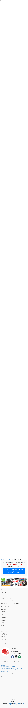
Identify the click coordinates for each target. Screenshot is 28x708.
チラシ (2, 614)
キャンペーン (4, 595)
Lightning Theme (17, 703)
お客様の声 (3, 622)
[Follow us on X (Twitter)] (16, 656)
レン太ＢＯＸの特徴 (6, 598)
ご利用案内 (3, 609)
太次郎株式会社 (4, 634)
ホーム (2, 589)
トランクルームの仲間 (6, 606)
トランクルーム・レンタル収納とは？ (10, 603)
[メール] (19, 656)
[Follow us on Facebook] (12, 656)
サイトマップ (4, 639)
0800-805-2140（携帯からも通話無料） (10, 670)
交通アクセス (4, 631)
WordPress (10, 703)
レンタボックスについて (7, 600)
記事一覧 (3, 636)
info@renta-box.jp (5, 671)
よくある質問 (4, 617)
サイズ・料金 (4, 592)
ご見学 (2, 628)
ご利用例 (3, 611)
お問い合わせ (4, 620)
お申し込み (3, 625)
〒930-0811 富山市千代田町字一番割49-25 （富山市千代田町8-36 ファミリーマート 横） (12, 667)
